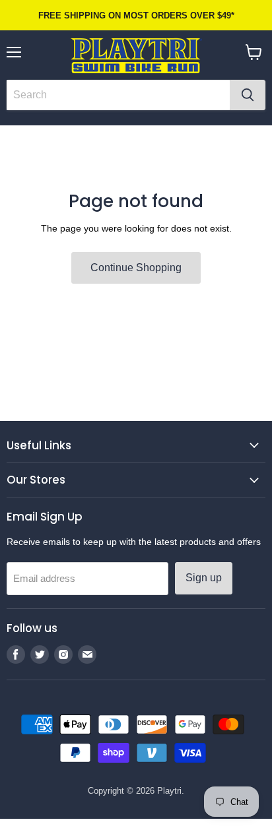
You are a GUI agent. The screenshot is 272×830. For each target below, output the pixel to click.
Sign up (204, 577)
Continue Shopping (136, 267)
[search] (118, 95)
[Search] (247, 95)
